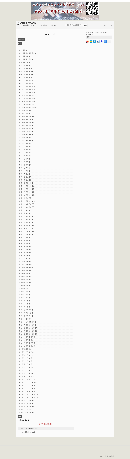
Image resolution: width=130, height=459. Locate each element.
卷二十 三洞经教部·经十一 (28, 107)
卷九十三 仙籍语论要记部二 (28, 328)
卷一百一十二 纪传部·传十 (28, 385)
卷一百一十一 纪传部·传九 (28, 382)
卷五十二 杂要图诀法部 (27, 204)
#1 (19, 428)
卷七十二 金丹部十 (25, 264)
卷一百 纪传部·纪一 (25, 349)
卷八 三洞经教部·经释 (26, 71)
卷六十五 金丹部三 (25, 243)
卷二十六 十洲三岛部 (26, 125)
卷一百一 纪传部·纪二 (26, 352)
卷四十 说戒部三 (24, 168)
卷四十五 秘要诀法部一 (27, 183)
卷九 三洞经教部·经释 (26, 74)
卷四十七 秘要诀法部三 (27, 189)
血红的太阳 (24, 428)
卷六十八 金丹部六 (25, 252)
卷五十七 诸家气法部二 (27, 219)
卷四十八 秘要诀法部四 (27, 192)
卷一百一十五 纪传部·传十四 (28, 394)
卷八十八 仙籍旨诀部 (26, 313)
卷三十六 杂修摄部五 (26, 156)
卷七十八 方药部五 (25, 282)
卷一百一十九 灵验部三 (27, 406)
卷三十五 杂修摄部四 (26, 153)
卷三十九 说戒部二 (25, 165)
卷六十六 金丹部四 (25, 246)
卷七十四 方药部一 (25, 270)
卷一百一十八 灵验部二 (27, 403)
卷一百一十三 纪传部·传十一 (28, 388)
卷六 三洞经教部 (24, 65)
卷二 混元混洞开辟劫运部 (27, 53)
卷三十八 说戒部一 (25, 162)
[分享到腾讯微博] (94, 41)
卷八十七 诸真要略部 (26, 310)
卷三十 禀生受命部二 (26, 137)
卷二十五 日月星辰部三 (27, 122)
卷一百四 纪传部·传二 (26, 361)
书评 (19, 416)
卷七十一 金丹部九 (25, 261)
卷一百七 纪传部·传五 (26, 370)
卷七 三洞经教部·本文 (26, 68)
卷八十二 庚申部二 (25, 294)
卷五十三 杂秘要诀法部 (27, 207)
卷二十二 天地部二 (25, 113)
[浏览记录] (101, 25)
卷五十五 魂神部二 (25, 213)
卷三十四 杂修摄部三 (26, 150)
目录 (19, 43)
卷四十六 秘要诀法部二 (27, 186)
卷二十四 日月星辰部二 (27, 119)
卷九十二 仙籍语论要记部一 (28, 325)
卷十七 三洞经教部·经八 (27, 98)
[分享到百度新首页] (101, 41)
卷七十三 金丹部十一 (26, 267)
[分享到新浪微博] (87, 41)
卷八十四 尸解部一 (25, 301)
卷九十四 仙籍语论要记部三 (28, 331)
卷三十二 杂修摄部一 (26, 144)
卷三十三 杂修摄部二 (26, 147)
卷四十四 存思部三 (25, 180)
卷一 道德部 (23, 50)
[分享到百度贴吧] (98, 41)
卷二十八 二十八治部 (26, 131)
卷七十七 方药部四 (25, 279)
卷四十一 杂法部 (24, 171)
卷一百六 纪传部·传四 (26, 367)
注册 (105, 25)
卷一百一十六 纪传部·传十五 (28, 397)
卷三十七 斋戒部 (24, 159)
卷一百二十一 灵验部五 (27, 412)
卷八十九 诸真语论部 (26, 316)
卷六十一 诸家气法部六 (27, 231)
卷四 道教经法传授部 (26, 59)
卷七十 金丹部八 (24, 258)
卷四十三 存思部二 (25, 177)
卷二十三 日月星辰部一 (27, 116)
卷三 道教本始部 (24, 56)
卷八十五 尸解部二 (25, 304)
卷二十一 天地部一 (25, 110)
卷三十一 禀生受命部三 (27, 140)
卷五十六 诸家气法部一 (27, 216)
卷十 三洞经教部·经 (25, 77)
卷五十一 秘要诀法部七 (27, 201)
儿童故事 (53, 25)
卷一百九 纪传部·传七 (26, 376)
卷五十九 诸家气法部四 (27, 225)
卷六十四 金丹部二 (25, 240)
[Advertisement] (65, 451)
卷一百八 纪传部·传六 (26, 373)
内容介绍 (21, 39)
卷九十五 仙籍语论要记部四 (28, 334)
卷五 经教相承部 (24, 62)
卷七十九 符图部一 (25, 285)
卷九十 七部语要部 (25, 319)
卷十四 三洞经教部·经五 (27, 89)
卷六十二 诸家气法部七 (27, 234)
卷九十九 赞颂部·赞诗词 (27, 346)
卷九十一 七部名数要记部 (27, 322)
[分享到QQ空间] (91, 41)
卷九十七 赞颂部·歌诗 (26, 340)
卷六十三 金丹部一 (25, 237)
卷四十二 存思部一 (25, 174)
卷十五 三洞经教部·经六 (27, 92)
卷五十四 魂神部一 (25, 210)
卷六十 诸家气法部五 (26, 228)
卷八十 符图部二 (24, 288)
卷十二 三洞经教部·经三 (27, 83)
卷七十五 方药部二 (25, 273)
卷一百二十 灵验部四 (26, 409)
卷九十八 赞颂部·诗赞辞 (27, 343)
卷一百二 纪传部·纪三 (26, 355)
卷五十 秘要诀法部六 (26, 198)
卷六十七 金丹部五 (25, 249)
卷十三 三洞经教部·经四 (27, 86)
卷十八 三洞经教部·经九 (27, 101)
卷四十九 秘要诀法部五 (27, 195)
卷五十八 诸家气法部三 (27, 222)
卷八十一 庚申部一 (25, 291)
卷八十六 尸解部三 (25, 307)
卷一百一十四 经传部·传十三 (28, 391)
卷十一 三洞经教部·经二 (27, 80)
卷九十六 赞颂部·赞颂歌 (27, 337)
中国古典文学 (109, 456)
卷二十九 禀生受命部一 (27, 134)
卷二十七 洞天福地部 (26, 128)
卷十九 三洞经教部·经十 (27, 104)
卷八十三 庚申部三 (25, 298)
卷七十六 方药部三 (25, 276)
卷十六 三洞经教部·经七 (27, 95)
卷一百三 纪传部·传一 (26, 358)
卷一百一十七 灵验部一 (27, 400)
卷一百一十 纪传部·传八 (27, 379)
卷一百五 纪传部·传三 (26, 364)
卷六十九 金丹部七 (25, 255)
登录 (110, 25)
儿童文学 (44, 25)
